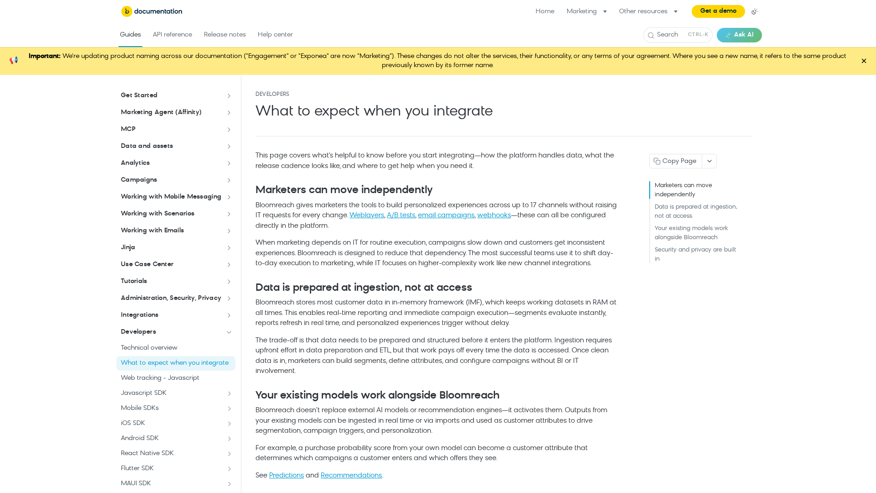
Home (545, 11)
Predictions (286, 475)
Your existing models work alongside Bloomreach (691, 233)
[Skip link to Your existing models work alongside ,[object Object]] (249, 396)
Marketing (582, 11)
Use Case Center (147, 264)
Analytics (135, 163)
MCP (128, 129)
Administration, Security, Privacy (171, 298)
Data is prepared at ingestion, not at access (696, 211)
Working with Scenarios (157, 213)
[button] (718, 11)
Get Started (139, 95)
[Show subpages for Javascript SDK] (229, 393)
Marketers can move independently (683, 190)
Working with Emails (152, 230)
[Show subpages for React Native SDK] (229, 453)
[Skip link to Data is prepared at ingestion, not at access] (249, 288)
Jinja (128, 247)
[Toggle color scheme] (754, 11)
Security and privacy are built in (695, 254)
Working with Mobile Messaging (171, 197)
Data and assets (147, 146)
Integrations (139, 315)
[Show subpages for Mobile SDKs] (229, 408)
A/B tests (401, 215)
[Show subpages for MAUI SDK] (229, 484)
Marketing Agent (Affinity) (161, 112)
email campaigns (446, 215)
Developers (138, 332)
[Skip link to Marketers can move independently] (249, 190)
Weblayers (366, 215)
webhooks (494, 215)
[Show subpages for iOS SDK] (229, 423)
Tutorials (134, 281)
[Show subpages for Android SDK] (229, 438)
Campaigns (139, 180)
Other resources (643, 11)
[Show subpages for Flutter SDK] (229, 468)
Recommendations (351, 475)
